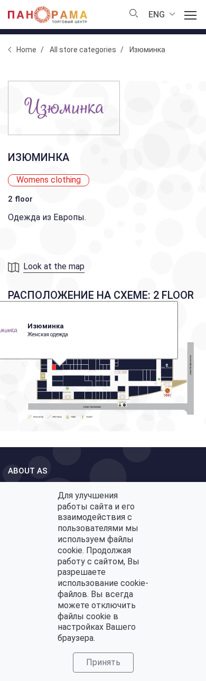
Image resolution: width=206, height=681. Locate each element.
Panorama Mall (47, 14)
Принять (103, 662)
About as (28, 471)
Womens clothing (48, 180)
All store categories (83, 49)
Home (26, 49)
